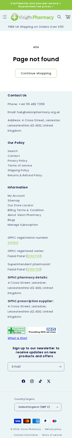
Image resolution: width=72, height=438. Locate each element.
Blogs (11, 220)
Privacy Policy (17, 161)
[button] (5, 17)
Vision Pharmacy (31, 429)
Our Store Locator (20, 205)
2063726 (33, 256)
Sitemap (14, 200)
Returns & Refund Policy (25, 175)
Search (13, 151)
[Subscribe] (60, 366)
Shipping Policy (18, 170)
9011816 (13, 243)
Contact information (26, 434)
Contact (14, 156)
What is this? (17, 338)
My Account (16, 196)
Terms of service (20, 165)
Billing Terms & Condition (26, 210)
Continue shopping (36, 73)
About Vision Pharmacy (24, 215)
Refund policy (53, 429)
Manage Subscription (23, 225)
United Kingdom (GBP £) (34, 407)
